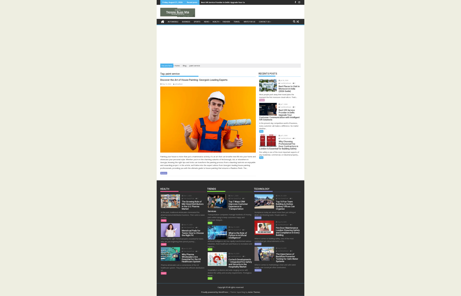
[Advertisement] (230, 43)
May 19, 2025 (234, 227)
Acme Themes (254, 292)
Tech (210, 223)
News (206, 22)
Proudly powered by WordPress (214, 292)
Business (186, 22)
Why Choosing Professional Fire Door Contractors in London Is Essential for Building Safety (240, 2)
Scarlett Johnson (285, 83)
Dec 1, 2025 (187, 196)
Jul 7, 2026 (283, 104)
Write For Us (249, 22)
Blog (261, 131)
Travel (237, 22)
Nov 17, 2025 (188, 225)
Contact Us (264, 22)
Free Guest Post (188, 198)
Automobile (173, 22)
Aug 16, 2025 (282, 222)
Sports (197, 22)
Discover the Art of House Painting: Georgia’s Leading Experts (193, 79)
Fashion (226, 22)
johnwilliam (179, 84)
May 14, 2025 (234, 254)
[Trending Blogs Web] (162, 21)
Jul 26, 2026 (284, 80)
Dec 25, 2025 (282, 196)
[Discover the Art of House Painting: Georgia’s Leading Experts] (208, 120)
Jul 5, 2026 (283, 136)
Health (216, 22)
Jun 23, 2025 (187, 249)
